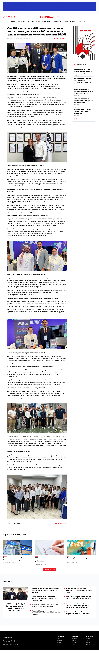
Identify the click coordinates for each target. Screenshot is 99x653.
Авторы (59, 642)
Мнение (88, 642)
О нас (58, 638)
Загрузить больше (49, 569)
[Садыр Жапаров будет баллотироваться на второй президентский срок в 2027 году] (15, 593)
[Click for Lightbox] (37, 147)
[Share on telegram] (62, 38)
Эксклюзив (17, 523)
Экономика (74, 642)
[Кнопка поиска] (94, 17)
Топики (59, 644)
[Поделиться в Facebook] (54, 38)
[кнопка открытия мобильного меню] (4, 22)
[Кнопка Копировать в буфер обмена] (65, 38)
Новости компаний (91, 644)
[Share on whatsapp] (59, 38)
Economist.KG (10, 38)
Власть (88, 640)
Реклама (59, 640)
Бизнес (9, 523)
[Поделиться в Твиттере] (56, 38)
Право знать (75, 640)
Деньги (88, 638)
